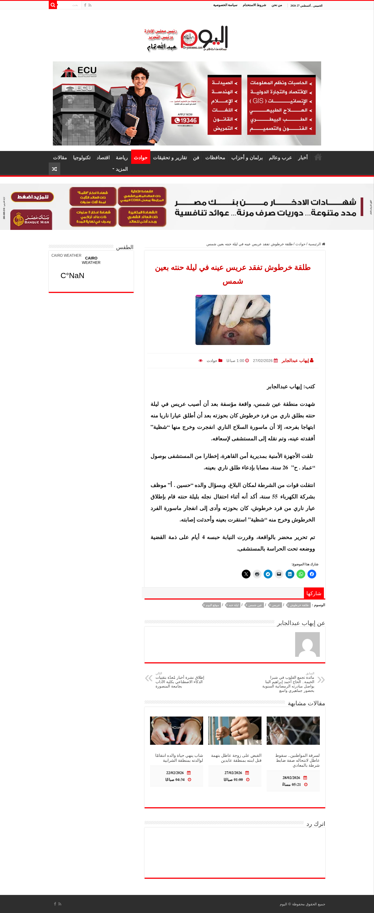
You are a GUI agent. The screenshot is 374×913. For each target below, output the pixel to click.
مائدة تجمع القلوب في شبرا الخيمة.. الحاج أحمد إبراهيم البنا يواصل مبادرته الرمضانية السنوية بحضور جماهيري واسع (288, 682)
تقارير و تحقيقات (170, 157)
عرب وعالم (280, 157)
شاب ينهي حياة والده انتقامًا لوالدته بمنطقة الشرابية (179, 758)
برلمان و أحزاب (247, 157)
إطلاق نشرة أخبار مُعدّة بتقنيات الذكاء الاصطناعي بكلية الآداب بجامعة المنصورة (180, 680)
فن (196, 157)
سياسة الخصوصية (225, 4)
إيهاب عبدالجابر (295, 360)
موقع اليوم (212, 605)
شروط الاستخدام (254, 4)
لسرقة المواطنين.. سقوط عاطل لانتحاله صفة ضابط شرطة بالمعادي (297, 760)
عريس (276, 605)
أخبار (303, 157)
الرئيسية (318, 156)
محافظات (215, 157)
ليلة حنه (233, 605)
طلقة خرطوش (299, 605)
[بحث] (53, 5)
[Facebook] (85, 5)
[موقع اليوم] (187, 36)
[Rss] (90, 5)
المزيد (122, 168)
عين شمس (255, 605)
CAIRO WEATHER (66, 255)
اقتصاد (103, 157)
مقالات (60, 157)
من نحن (277, 4)
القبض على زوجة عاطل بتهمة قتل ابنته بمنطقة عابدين (236, 758)
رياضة (122, 157)
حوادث (141, 157)
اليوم (283, 904)
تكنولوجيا (82, 157)
